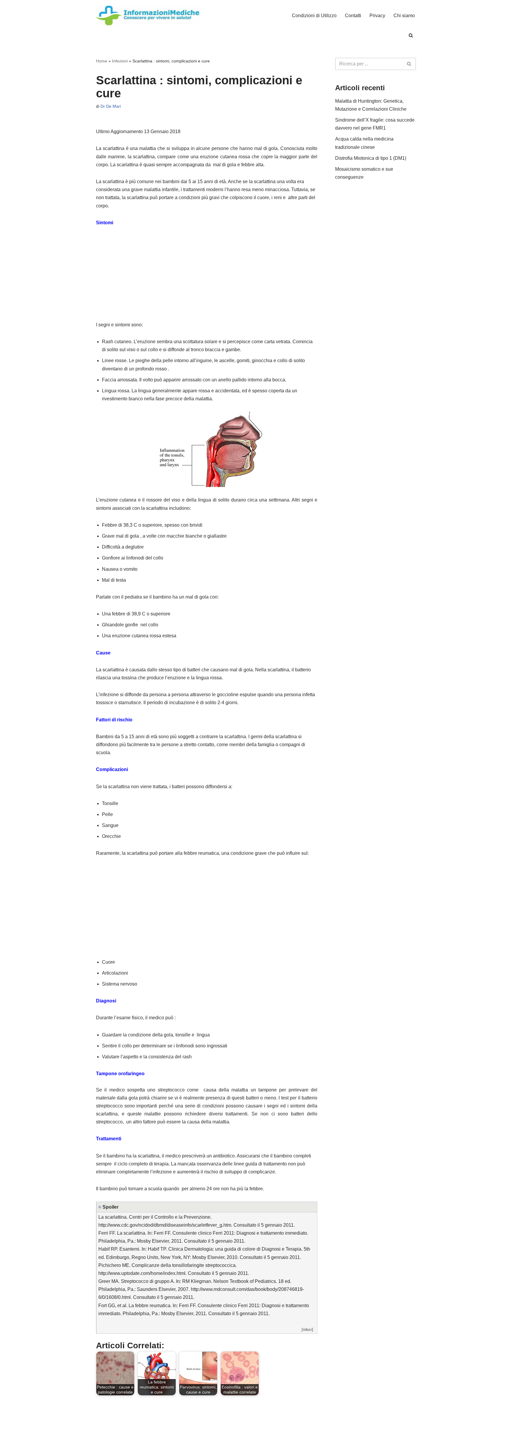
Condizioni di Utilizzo (314, 15)
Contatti (353, 15)
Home (101, 61)
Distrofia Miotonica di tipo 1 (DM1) (370, 158)
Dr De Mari (110, 106)
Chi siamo (404, 15)
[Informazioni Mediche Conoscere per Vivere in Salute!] (148, 15)
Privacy (377, 15)
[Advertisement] (206, 277)
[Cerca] (411, 35)
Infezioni (120, 61)
